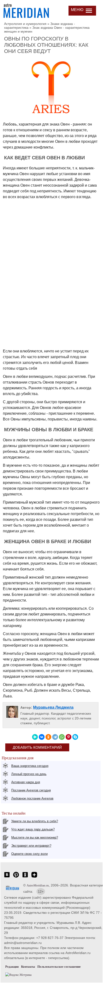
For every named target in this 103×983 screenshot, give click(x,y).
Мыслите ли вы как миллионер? (34, 837)
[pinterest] (16, 877)
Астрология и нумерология (25, 24)
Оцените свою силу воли (29, 854)
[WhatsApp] (62, 737)
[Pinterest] (68, 737)
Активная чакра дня (25, 782)
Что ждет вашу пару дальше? (33, 829)
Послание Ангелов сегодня (31, 790)
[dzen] (34, 877)
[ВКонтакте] (42, 737)
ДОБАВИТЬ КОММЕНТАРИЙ (37, 747)
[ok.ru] (25, 877)
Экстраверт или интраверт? (31, 845)
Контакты (28, 966)
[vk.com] (7, 877)
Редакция (12, 966)
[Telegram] (55, 737)
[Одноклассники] (48, 737)
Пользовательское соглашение (59, 966)
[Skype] (75, 737)
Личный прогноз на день (28, 774)
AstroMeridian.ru (38, 885)
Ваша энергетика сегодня (29, 766)
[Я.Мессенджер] (35, 737)
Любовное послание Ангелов (32, 798)
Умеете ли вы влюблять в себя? (34, 821)
